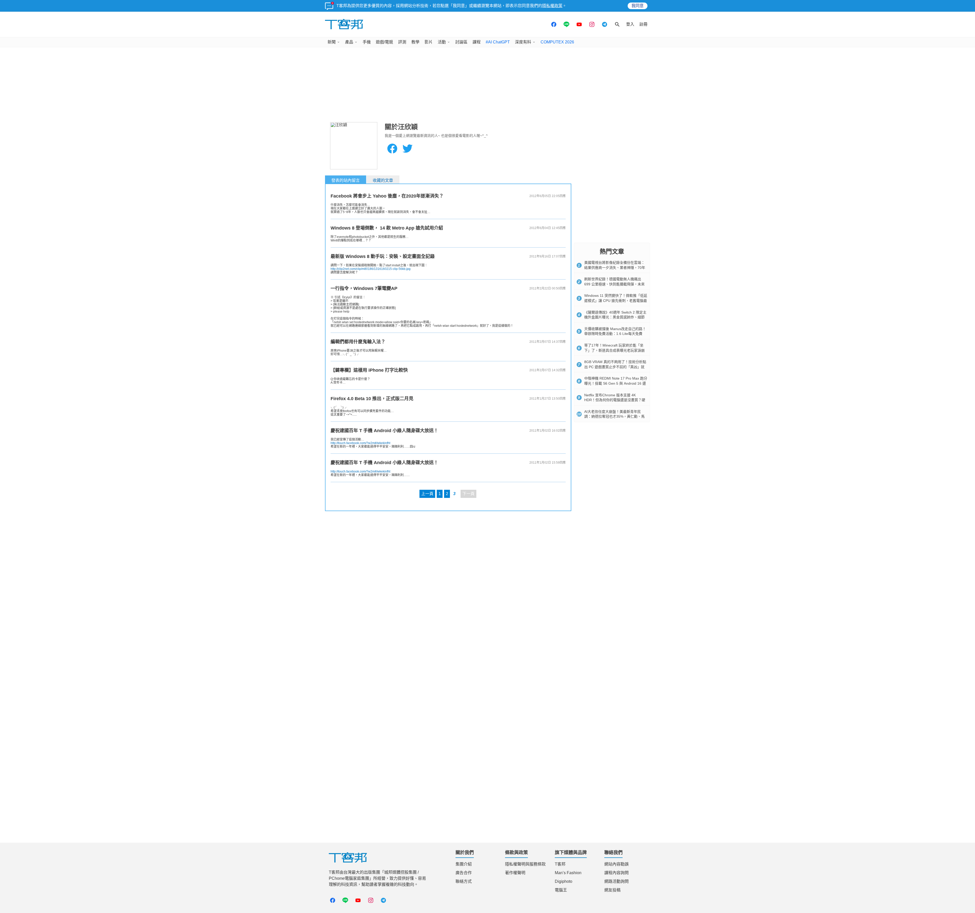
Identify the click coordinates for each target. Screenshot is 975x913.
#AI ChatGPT (498, 42)
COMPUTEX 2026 (557, 42)
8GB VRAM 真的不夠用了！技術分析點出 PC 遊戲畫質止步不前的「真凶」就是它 (615, 367)
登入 (630, 24)
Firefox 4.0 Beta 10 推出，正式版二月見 (372, 398)
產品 (349, 42)
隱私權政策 (552, 6)
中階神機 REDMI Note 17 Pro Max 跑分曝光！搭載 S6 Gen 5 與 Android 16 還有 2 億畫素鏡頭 (615, 383)
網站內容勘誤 (616, 864)
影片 (429, 42)
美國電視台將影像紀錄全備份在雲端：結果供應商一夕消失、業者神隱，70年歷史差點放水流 (614, 267)
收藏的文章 (383, 180)
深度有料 (523, 42)
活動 (442, 42)
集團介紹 (464, 864)
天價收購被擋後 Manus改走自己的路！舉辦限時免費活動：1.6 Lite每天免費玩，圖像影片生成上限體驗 (615, 334)
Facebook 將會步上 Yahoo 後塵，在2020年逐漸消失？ (387, 196)
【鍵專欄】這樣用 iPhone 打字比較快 (369, 370)
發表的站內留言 (345, 180)
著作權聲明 (515, 873)
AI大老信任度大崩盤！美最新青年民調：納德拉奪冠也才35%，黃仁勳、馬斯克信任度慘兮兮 (614, 416)
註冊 (643, 24)
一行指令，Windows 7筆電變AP (364, 288)
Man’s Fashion (568, 873)
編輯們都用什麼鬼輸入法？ (358, 341)
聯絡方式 (464, 881)
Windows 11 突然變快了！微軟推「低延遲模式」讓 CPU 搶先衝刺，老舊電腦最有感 (615, 300)
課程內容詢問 (616, 873)
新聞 (332, 42)
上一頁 (427, 494)
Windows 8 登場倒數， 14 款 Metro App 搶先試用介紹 (387, 228)
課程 (477, 42)
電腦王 (561, 890)
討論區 (461, 42)
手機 (367, 42)
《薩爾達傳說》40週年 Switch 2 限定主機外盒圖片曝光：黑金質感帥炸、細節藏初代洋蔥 (615, 317)
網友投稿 (612, 890)
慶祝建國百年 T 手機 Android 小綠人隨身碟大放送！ (384, 430)
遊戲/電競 (384, 42)
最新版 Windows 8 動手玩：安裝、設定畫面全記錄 (383, 256)
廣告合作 (464, 873)
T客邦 (560, 864)
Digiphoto (563, 881)
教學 (415, 42)
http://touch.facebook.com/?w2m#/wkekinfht (360, 443)
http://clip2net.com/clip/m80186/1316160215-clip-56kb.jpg (371, 269)
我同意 (637, 6)
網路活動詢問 (616, 881)
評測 (402, 42)
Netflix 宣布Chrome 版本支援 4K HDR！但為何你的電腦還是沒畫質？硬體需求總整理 (614, 400)
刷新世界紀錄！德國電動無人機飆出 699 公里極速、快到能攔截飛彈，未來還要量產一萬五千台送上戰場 (614, 284)
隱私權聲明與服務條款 (525, 864)
